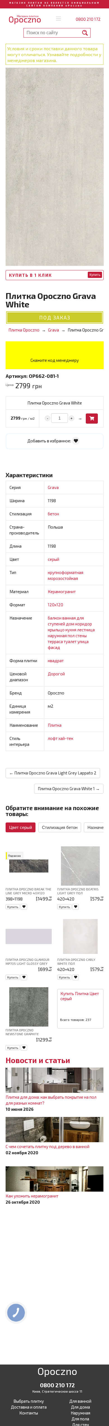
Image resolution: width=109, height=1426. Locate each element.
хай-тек (65, 738)
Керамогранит (62, 591)
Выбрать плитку (28, 1401)
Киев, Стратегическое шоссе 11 (57, 1391)
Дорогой (56, 673)
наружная (58, 635)
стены (81, 635)
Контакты (28, 1412)
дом (70, 623)
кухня (71, 629)
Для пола (80, 1418)
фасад (54, 647)
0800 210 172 (88, 19)
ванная (69, 617)
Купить (94, 275)
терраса (56, 641)
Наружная (80, 1412)
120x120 (55, 604)
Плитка (54, 725)
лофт (53, 738)
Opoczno (57, 1372)
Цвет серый (20, 827)
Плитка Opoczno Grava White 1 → (69, 788)
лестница (86, 629)
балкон (55, 617)
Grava (53, 487)
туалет (70, 641)
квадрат (56, 660)
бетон (53, 513)
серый (53, 559)
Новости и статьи (38, 1059)
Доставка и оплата (29, 1406)
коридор (83, 623)
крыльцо (56, 629)
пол (71, 635)
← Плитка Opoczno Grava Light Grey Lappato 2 (52, 772)
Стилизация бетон (59, 827)
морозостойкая (63, 578)
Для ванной (80, 1401)
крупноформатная (65, 572)
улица (83, 641)
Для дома (80, 1406)
